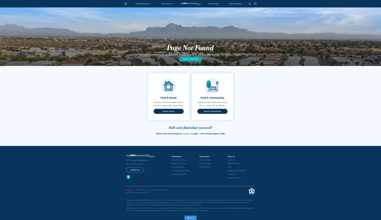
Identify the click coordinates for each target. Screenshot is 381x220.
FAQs (229, 167)
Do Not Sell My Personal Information (157, 190)
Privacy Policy (130, 190)
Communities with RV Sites (180, 171)
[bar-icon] (125, 4)
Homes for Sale (205, 160)
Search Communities (212, 111)
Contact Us (188, 133)
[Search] (250, 4)
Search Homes (169, 111)
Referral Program (235, 4)
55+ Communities (177, 167)
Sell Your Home (213, 4)
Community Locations (178, 174)
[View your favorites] (255, 3)
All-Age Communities (178, 163)
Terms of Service (140, 190)
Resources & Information (236, 171)
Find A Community (190, 59)
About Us (231, 160)
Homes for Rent (205, 163)
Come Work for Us (234, 178)
